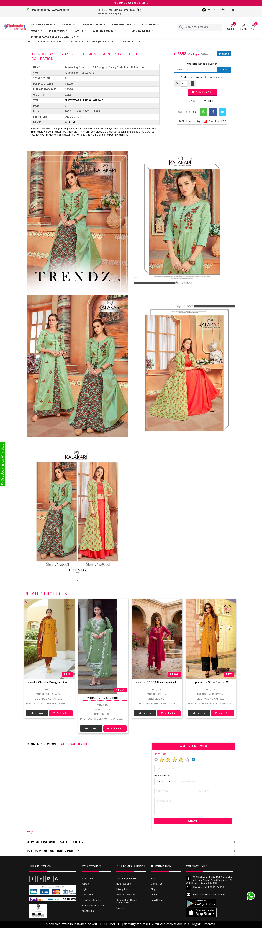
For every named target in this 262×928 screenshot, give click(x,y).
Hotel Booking (123, 883)
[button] (243, 27)
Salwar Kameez (41, 24)
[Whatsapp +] (203, 112)
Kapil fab (70, 122)
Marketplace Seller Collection (53, 36)
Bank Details (157, 900)
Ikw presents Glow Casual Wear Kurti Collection (222, 682)
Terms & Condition (125, 894)
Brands (154, 894)
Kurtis (78, 30)
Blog (153, 889)
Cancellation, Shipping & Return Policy (128, 901)
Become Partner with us (94, 905)
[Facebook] (213, 112)
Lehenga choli (122, 24)
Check (223, 69)
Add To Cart (62, 713)
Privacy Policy (123, 889)
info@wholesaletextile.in (212, 894)
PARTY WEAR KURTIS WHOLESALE (52, 41)
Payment (120, 908)
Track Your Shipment (92, 900)
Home (30, 41)
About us (156, 878)
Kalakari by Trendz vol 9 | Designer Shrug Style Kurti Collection (106, 41)
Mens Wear (57, 30)
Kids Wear (149, 24)
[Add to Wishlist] (27, 601)
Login (84, 889)
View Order (87, 894)
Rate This (160, 754)
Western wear (103, 30)
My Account (88, 878)
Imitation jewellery (136, 30)
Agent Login (88, 910)
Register (86, 883)
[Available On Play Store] (204, 9)
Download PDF (217, 121)
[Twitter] (222, 112)
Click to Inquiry (191, 121)
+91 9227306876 (60, 9)
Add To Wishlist (204, 101)
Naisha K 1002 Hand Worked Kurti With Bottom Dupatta (175, 682)
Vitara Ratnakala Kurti (103, 698)
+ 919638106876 (39, 9)
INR (233, 9)
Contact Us (157, 883)
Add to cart (204, 92)
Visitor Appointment (126, 878)
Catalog (38, 713)
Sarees (67, 24)
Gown (35, 30)
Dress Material (91, 24)
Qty (178, 83)
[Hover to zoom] (77, 222)
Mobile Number (162, 775)
